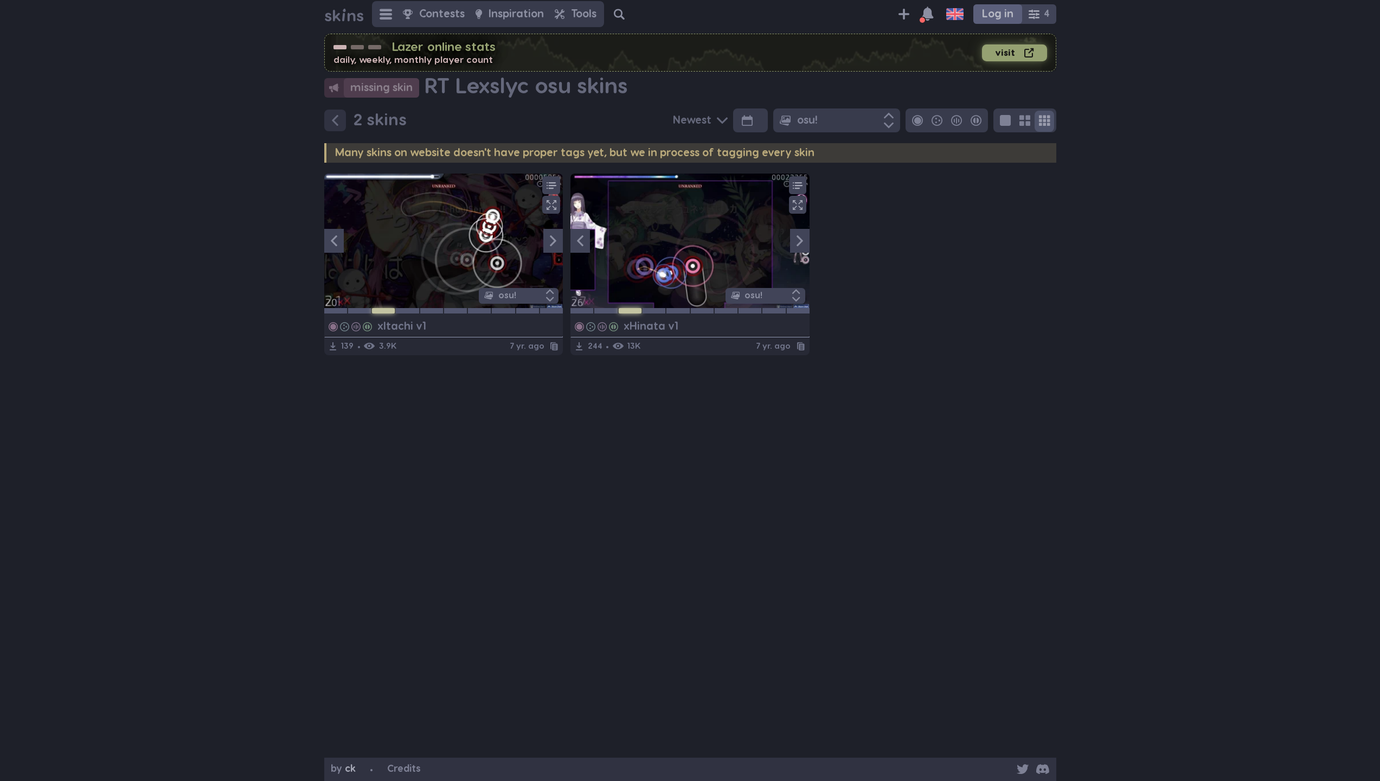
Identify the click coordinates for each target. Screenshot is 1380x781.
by (343, 768)
